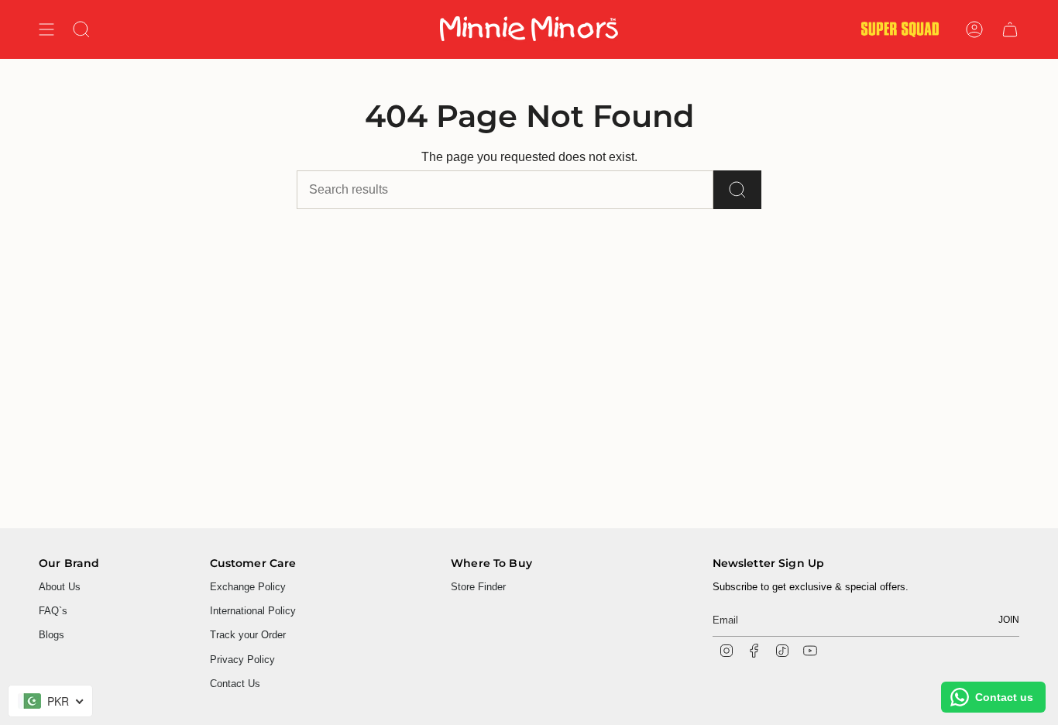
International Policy (253, 611)
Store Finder (478, 587)
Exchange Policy (248, 587)
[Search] (737, 189)
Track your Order (248, 635)
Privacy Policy (242, 659)
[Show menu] (46, 29)
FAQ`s (53, 611)
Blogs (51, 635)
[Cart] (1010, 29)
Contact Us (235, 683)
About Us (60, 587)
